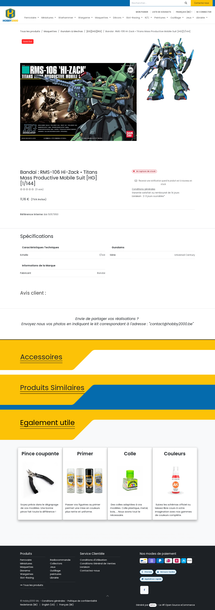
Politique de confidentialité (82, 600)
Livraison (136, 196)
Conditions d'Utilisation (93, 559)
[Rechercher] (186, 3)
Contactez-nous (201, 2)
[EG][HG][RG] (94, 31)
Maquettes (50, 31)
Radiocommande (60, 559)
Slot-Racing (27, 577)
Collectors (56, 563)
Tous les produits (33, 585)
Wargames (26, 574)
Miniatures (26, 563)
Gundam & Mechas (71, 31)
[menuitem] (31, 18)
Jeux (52, 567)
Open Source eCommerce (180, 605)
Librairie (54, 577)
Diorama (25, 570)
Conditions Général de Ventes (98, 563)
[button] (107, 596)
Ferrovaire (26, 559)
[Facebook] (144, 590)
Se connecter (203, 12)
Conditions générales (53, 600)
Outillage (55, 570)
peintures (55, 574)
